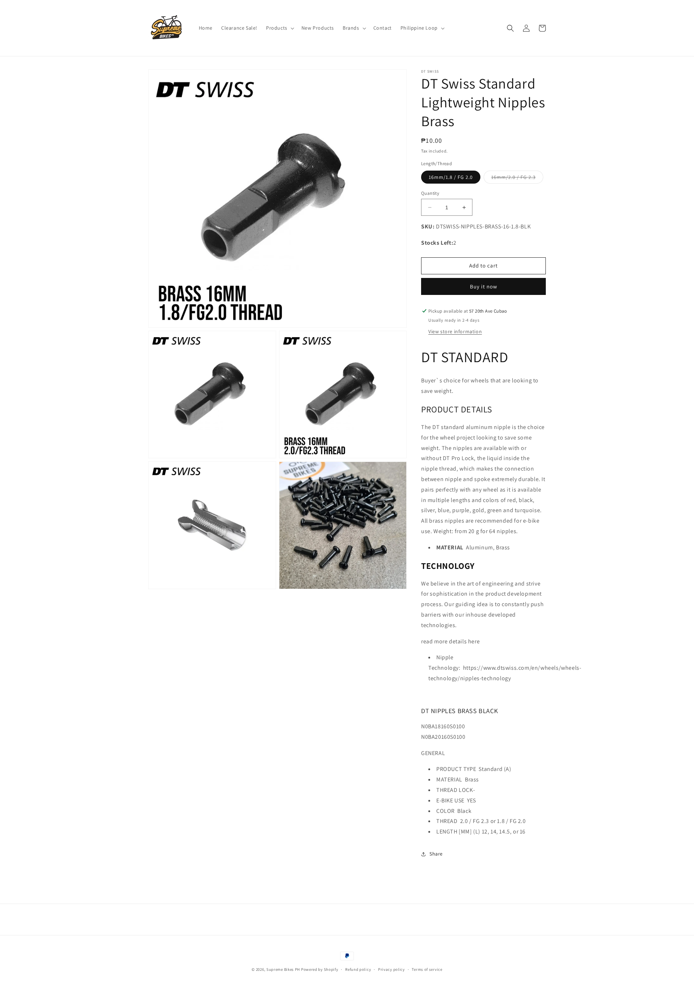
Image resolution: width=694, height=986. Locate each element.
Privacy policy (391, 969)
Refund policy (358, 969)
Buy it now (483, 286)
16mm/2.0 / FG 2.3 (517, 178)
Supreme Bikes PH (283, 969)
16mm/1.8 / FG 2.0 (451, 177)
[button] (279, 27)
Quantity (430, 193)
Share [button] (436, 853)
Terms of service (427, 969)
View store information (455, 331)
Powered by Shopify (319, 969)
